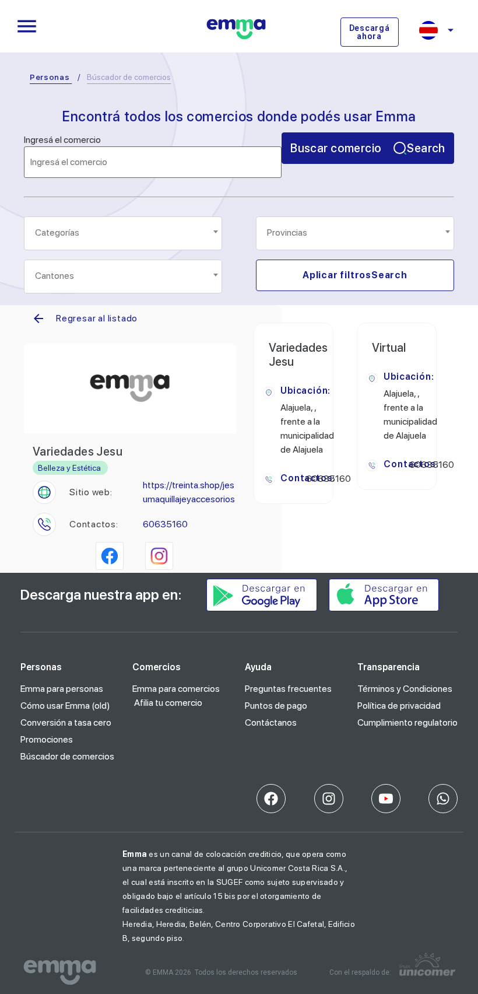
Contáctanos (271, 722)
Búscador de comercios (67, 756)
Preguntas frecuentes (288, 688)
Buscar (367, 148)
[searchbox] (124, 233)
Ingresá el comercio (62, 140)
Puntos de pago (276, 705)
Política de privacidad (399, 705)
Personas (50, 77)
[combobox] (123, 233)
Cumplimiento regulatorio (407, 722)
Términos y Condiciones (404, 688)
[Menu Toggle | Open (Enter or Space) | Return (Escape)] (27, 26)
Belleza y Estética (69, 468)
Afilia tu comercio (168, 702)
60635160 (165, 524)
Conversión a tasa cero (65, 722)
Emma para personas (61, 688)
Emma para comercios (176, 688)
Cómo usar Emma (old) (65, 705)
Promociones (46, 739)
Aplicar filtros (355, 275)
